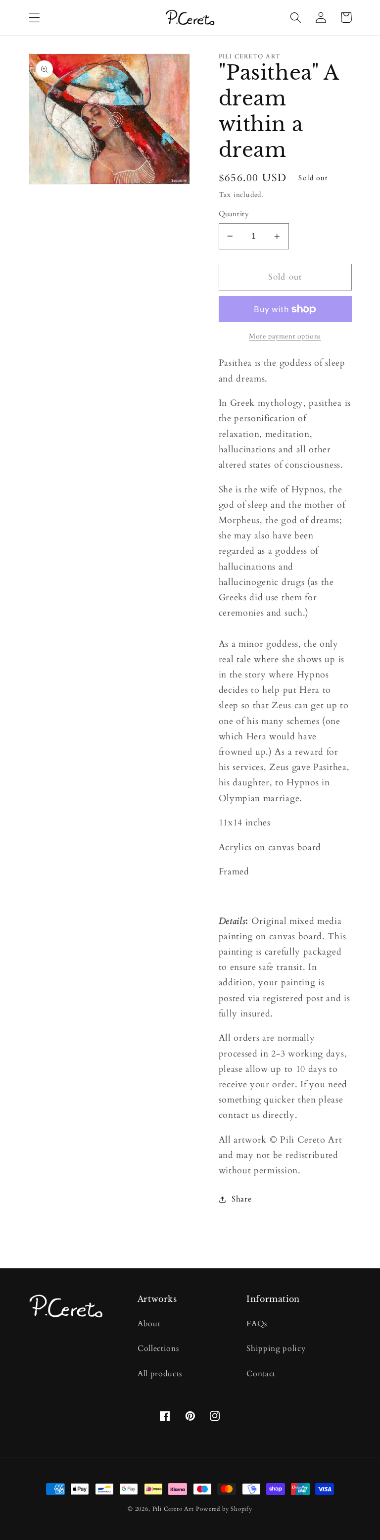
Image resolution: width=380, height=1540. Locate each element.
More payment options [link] (285, 336)
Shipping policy (275, 1348)
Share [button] (241, 1199)
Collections (158, 1348)
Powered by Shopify (224, 1509)
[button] (34, 17)
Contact (261, 1373)
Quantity (234, 214)
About (149, 1323)
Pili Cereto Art (173, 1509)
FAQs (256, 1323)
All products (160, 1373)
